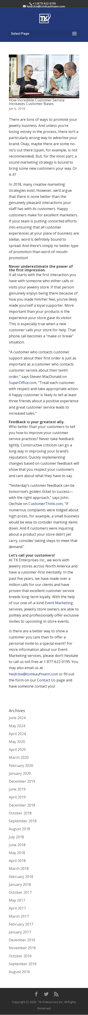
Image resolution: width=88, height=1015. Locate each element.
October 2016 (20, 955)
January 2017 (20, 932)
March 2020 (19, 757)
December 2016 (22, 939)
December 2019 (22, 781)
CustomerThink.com (45, 503)
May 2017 (17, 900)
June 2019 (17, 789)
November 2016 (22, 947)
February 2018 (21, 876)
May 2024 (17, 725)
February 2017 (21, 924)
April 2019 (17, 797)
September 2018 (23, 820)
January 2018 (20, 884)
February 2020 (21, 765)
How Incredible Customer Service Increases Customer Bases (37, 102)
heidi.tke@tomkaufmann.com (33, 674)
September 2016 (23, 963)
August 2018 (19, 828)
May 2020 (17, 741)
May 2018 (17, 852)
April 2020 (17, 749)
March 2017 (19, 916)
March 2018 (19, 868)
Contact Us (46, 680)
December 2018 (22, 805)
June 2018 (17, 844)
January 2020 (20, 773)
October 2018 (20, 813)
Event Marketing (59, 602)
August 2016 (19, 971)
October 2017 (20, 892)
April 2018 (17, 860)
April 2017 (17, 908)
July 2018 (16, 836)
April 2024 (17, 733)
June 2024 (17, 717)
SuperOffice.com (22, 382)
